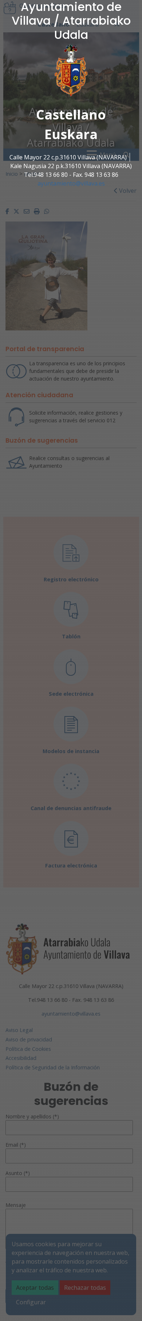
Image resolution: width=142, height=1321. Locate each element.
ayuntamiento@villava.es (71, 183)
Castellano (71, 114)
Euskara (71, 134)
